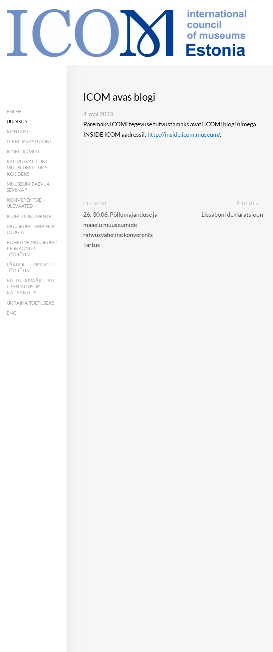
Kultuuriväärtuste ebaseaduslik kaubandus (31, 286)
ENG (11, 313)
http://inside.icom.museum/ (183, 134)
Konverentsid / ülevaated (26, 203)
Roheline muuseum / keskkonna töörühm (32, 248)
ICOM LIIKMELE (24, 151)
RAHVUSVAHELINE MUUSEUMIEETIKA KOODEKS (27, 167)
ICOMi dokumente (29, 216)
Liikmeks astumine (29, 141)
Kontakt (18, 131)
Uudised (17, 121)
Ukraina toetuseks (30, 303)
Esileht (15, 111)
